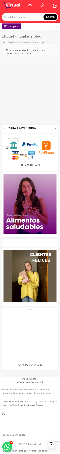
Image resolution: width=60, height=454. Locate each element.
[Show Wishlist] (31, 5)
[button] (7, 447)
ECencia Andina (35, 405)
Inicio (4, 42)
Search (50, 17)
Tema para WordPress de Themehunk (37, 450)
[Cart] (55, 6)
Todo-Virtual (34, 444)
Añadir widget (29, 378)
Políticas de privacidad (14, 434)
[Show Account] (42, 5)
